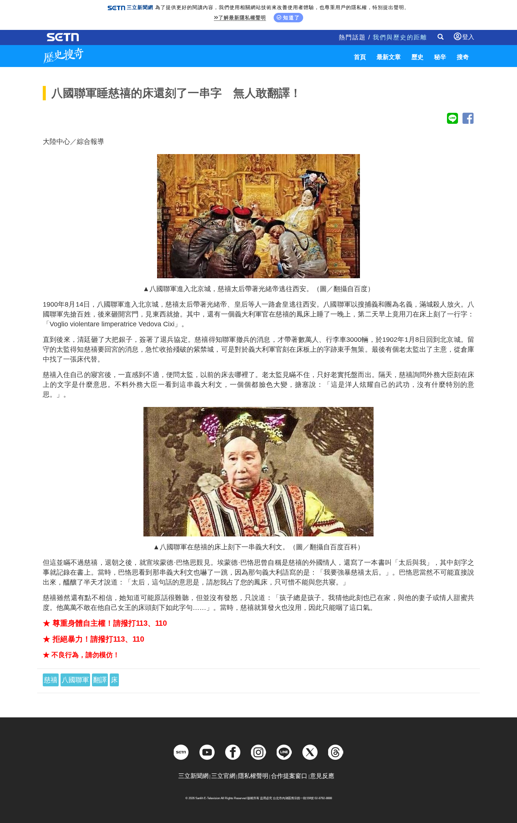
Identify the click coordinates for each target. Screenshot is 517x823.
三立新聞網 (193, 776)
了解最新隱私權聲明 (242, 17)
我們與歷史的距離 (400, 37)
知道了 (291, 17)
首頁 (360, 57)
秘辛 (440, 57)
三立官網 (223, 776)
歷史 (417, 57)
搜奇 (463, 57)
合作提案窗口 (289, 776)
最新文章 (389, 57)
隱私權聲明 (253, 776)
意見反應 (322, 776)
